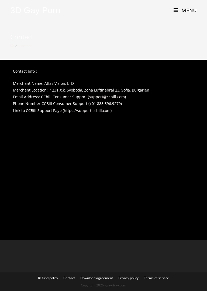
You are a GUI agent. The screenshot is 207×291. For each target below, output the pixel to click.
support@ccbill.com (107, 96)
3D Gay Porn (35, 10)
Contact (69, 278)
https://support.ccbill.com (87, 110)
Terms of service (156, 278)
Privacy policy (128, 278)
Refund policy (48, 278)
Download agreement (96, 278)
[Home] (12, 45)
